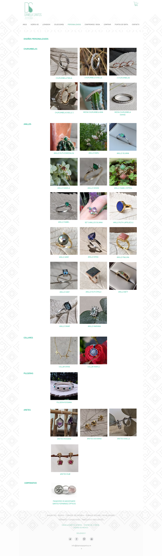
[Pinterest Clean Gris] (84, 539)
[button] (136, 4)
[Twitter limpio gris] (70, 539)
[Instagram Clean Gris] (92, 539)
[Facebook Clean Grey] (76, 539)
